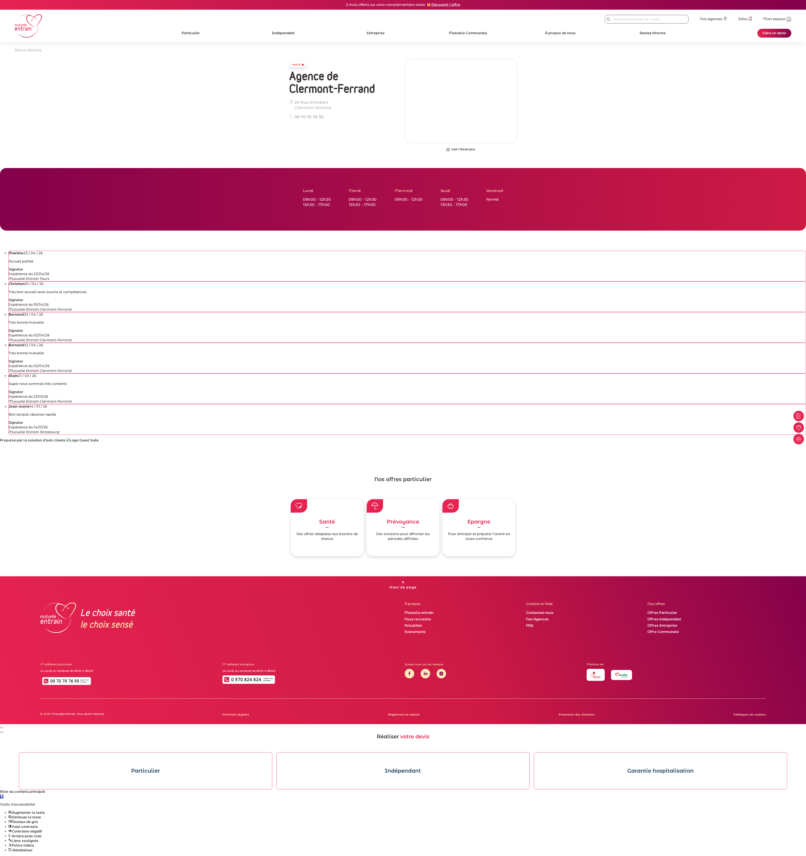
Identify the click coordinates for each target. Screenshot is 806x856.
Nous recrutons (417, 619)
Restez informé (653, 33)
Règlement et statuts (404, 714)
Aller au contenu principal (22, 792)
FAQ (529, 626)
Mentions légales (235, 714)
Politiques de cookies (750, 714)
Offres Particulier (662, 613)
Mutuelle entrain (418, 613)
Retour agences (28, 50)
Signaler (16, 269)
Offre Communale (663, 632)
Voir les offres (327, 549)
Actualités (413, 626)
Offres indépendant (664, 619)
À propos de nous (560, 33)
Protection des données (577, 714)
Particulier (191, 33)
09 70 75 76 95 (308, 117)
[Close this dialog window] (1, 727)
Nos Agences (537, 619)
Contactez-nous (539, 613)
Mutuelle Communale (468, 33)
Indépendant (283, 33)
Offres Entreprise (662, 626)
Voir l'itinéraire (463, 149)
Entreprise (376, 33)
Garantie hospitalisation (660, 771)
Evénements (415, 632)
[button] (1, 796)
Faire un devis (774, 33)
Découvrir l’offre (446, 5)
